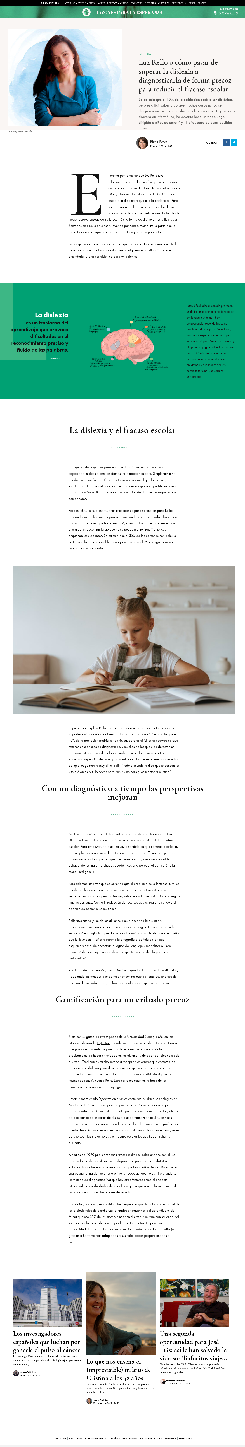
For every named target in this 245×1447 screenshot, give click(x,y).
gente (192, 3)
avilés (101, 3)
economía (137, 3)
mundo (124, 3)
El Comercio (122, 1432)
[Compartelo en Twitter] (233, 141)
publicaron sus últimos (110, 1154)
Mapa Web (170, 1438)
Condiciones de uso (96, 1438)
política (112, 3)
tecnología (179, 3)
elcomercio (49, 4)
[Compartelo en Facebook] (225, 141)
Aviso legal (75, 1438)
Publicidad (185, 1438)
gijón (92, 3)
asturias (69, 3)
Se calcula (111, 535)
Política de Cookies (151, 1438)
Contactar (60, 1438)
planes (202, 3)
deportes (150, 3)
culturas (164, 3)
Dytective (103, 1043)
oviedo (82, 3)
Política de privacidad (124, 1438)
